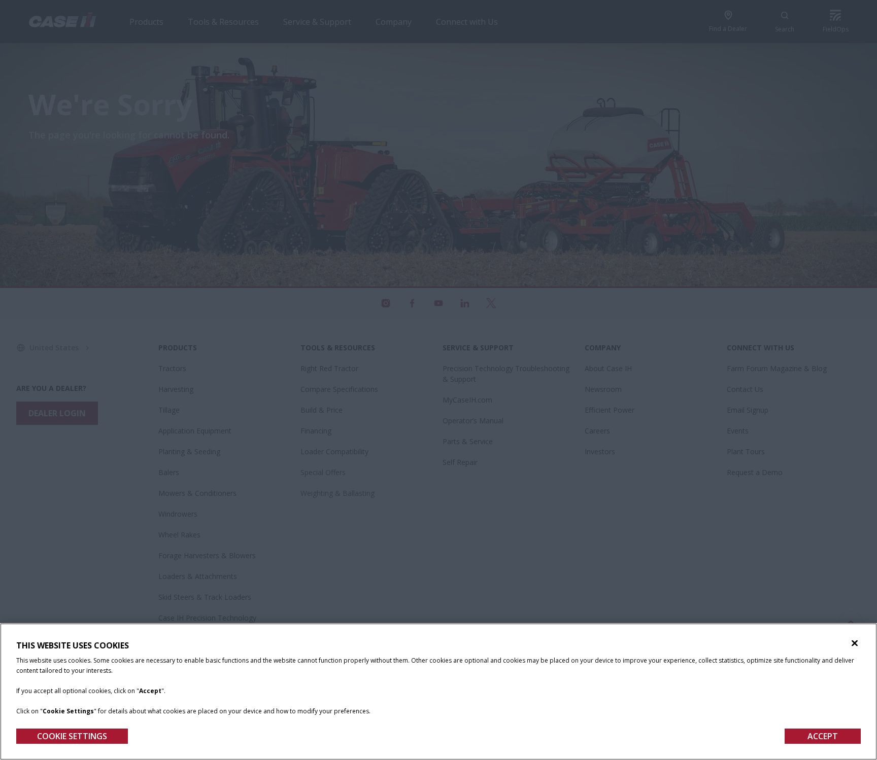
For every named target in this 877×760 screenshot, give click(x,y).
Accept (822, 736)
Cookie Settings (72, 736)
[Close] (855, 643)
